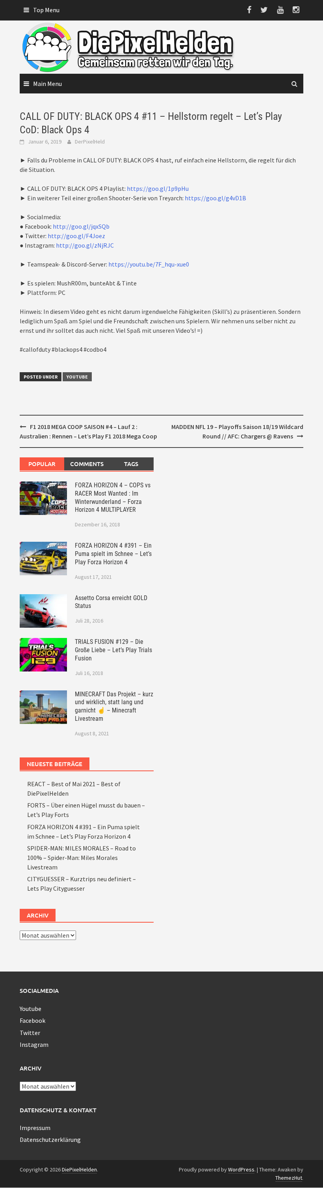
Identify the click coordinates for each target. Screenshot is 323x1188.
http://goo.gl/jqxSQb (81, 226)
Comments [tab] (87, 464)
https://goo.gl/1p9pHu (158, 188)
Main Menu (47, 84)
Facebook (32, 1020)
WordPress (241, 1169)
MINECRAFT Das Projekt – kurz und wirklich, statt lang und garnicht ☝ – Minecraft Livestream (114, 706)
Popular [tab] (42, 464)
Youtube (77, 377)
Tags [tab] (131, 464)
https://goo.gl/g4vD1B (215, 198)
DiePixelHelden (79, 1169)
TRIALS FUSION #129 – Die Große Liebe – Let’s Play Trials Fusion (113, 650)
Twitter (30, 1033)
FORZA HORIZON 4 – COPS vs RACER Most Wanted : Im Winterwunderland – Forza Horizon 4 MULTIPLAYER (112, 497)
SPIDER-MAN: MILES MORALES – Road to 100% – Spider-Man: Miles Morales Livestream (81, 857)
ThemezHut (288, 1177)
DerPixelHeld (90, 141)
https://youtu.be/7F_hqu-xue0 (148, 264)
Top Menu (46, 10)
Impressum (35, 1128)
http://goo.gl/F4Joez (76, 236)
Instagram (34, 1044)
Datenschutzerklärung (50, 1139)
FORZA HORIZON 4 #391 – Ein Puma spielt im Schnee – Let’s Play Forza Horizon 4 (113, 554)
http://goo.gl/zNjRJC (85, 245)
